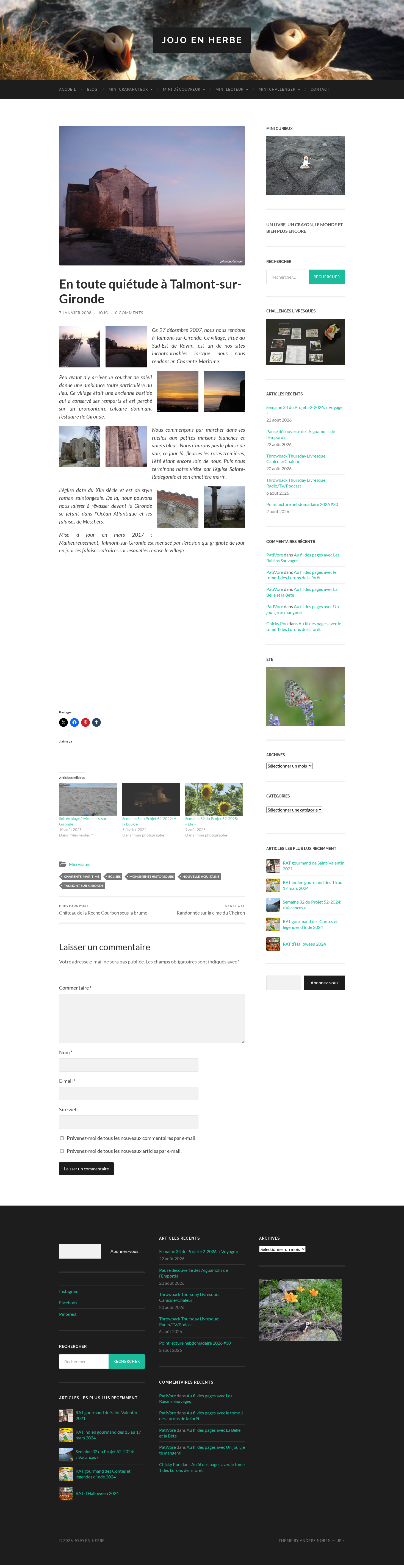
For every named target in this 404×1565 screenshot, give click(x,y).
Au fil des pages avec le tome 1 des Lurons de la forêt (301, 574)
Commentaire (75, 988)
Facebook (68, 1302)
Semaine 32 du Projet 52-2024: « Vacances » (312, 904)
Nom (66, 1052)
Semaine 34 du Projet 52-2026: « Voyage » (304, 410)
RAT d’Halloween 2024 (304, 943)
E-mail (67, 1081)
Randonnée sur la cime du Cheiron (211, 909)
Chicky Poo (277, 623)
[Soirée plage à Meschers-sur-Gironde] (88, 799)
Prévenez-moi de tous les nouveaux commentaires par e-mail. (132, 1138)
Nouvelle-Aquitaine (200, 876)
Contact (320, 89)
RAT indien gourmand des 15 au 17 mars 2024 (312, 885)
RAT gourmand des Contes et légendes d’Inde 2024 (310, 924)
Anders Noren (315, 1540)
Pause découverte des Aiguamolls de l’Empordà (300, 434)
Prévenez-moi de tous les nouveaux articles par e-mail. (124, 1151)
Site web (68, 1109)
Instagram (68, 1291)
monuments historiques (151, 876)
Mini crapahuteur (128, 89)
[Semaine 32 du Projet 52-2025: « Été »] (214, 799)
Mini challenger (277, 89)
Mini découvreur (181, 89)
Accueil (67, 89)
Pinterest (68, 1314)
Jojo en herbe (202, 40)
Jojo (103, 312)
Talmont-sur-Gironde (84, 885)
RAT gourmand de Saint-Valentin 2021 (313, 865)
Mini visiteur (80, 864)
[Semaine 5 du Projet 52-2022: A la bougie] (151, 799)
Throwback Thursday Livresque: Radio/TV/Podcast (296, 482)
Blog (92, 89)
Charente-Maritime (81, 876)
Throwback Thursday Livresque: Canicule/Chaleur (296, 458)
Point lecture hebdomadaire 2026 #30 (302, 504)
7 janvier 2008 (75, 312)
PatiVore (274, 554)
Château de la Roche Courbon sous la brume (103, 909)
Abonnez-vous (324, 982)
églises (114, 876)
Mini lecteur (229, 89)
